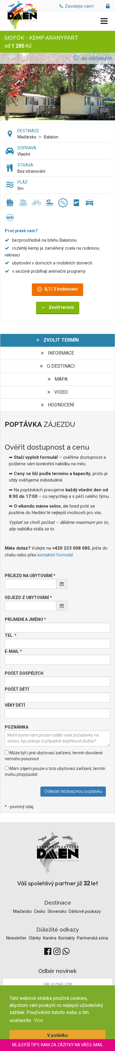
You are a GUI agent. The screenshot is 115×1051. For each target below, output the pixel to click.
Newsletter (16, 938)
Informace (60, 353)
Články (35, 938)
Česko (40, 911)
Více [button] (38, 1020)
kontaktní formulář (55, 555)
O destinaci (60, 366)
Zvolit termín (60, 340)
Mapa (60, 379)
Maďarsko (26, 137)
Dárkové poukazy (85, 911)
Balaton (51, 137)
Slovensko (57, 911)
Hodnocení (60, 405)
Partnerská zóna (92, 938)
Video (60, 392)
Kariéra (50, 938)
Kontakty (67, 938)
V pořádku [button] (57, 1035)
